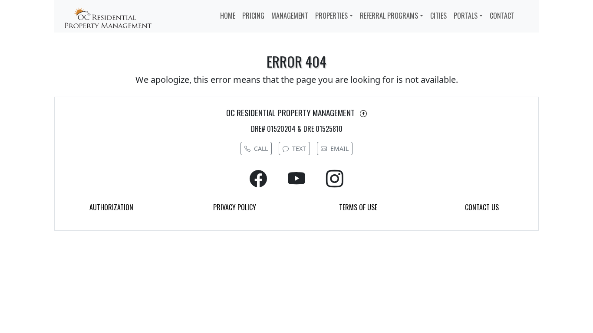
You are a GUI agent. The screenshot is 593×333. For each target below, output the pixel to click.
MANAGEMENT (289, 15)
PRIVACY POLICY (234, 207)
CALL (261, 148)
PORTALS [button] (466, 15)
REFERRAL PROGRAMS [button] (389, 15)
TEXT (299, 148)
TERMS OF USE (358, 207)
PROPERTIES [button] (331, 15)
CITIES (438, 15)
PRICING (253, 15)
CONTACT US (482, 207)
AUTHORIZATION (111, 207)
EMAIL (339, 148)
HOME (227, 15)
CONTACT (502, 15)
